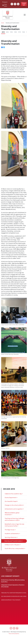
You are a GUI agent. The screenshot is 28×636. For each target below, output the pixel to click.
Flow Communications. (14, 633)
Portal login (24, 4)
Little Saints (9, 592)
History (15, 592)
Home (2, 23)
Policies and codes (20, 596)
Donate (18, 600)
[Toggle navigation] (25, 14)
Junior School (22, 592)
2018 (3, 32)
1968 (23, 32)
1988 (15, 32)
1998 (11, 32)
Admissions (4, 600)
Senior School (11, 596)
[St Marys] (7, 15)
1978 (19, 32)
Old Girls (4, 596)
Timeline (3, 592)
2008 (7, 32)
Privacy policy (12, 600)
